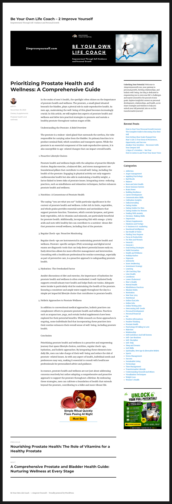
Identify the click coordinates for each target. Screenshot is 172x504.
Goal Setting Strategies (135, 248)
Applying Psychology (134, 176)
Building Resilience (133, 192)
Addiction (130, 171)
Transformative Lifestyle (136, 369)
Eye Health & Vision (134, 232)
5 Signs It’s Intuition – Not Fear (138, 150)
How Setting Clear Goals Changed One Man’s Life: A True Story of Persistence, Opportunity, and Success (141, 139)
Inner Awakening (133, 264)
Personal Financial (133, 314)
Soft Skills (130, 348)
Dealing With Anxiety (134, 213)
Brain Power (131, 190)
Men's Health (131, 282)
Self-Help (130, 343)
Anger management (134, 174)
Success (129, 359)
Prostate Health (132, 324)
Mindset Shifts (132, 290)
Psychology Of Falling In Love (137, 327)
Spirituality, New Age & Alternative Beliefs (142, 351)
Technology (130, 364)
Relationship (131, 332)
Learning (129, 269)
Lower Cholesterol (133, 279)
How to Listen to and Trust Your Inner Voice (143, 153)
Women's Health (132, 380)
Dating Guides (131, 205)
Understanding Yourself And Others (140, 372)
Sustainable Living (133, 361)
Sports (128, 353)
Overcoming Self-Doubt (135, 308)
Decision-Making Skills (135, 216)
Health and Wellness (134, 253)
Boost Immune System (135, 187)
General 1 (129, 242)
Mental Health (131, 285)
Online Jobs (130, 303)
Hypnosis (129, 258)
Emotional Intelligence (135, 229)
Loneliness (130, 277)
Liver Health (131, 274)
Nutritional (130, 298)
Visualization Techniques (136, 375)
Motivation (130, 293)
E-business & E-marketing (136, 227)
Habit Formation (132, 250)
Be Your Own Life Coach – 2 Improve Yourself (51, 19)
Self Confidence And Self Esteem (139, 335)
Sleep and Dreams (133, 345)
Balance (129, 182)
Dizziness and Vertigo (134, 224)
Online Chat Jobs (132, 301)
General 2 (129, 245)
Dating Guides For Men (135, 208)
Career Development (134, 195)
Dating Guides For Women (136, 211)
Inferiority (130, 261)
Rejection (129, 330)
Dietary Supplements (19, 113)
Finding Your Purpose (134, 234)
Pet (127, 316)
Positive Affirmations (134, 319)
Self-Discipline (132, 340)
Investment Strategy (134, 266)
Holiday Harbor (132, 256)
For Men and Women (134, 240)
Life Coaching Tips (133, 271)
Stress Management (134, 356)
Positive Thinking (133, 322)
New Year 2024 (132, 295)
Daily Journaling (132, 203)
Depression (130, 219)
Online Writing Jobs (134, 306)
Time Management (133, 367)
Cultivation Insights (134, 200)
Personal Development (135, 311)
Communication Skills (135, 197)
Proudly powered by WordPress (61, 493)
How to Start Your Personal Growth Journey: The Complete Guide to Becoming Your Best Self (143, 132)
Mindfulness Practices (135, 287)
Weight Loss (131, 377)
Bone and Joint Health (134, 184)
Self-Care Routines (133, 338)
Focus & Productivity (134, 237)
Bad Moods (130, 179)
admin (13, 106)
